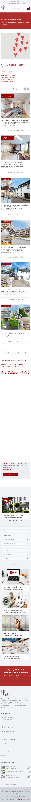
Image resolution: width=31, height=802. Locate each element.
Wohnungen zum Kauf (8, 77)
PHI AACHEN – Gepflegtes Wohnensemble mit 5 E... (13, 776)
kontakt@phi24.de (9, 731)
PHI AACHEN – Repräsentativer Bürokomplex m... (14, 772)
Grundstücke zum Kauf (8, 79)
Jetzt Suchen (15, 564)
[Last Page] (25, 352)
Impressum (5, 799)
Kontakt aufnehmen (11, 474)
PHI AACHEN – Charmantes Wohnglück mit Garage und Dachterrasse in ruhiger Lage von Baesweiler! (14, 206)
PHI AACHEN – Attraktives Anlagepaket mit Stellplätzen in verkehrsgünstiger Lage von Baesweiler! (15, 122)
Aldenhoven (13, 364)
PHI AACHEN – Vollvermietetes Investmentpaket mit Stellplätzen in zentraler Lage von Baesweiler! (14, 164)
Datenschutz (13, 799)
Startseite (4, 22)
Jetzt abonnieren (15, 681)
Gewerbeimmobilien (8, 81)
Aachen (4, 364)
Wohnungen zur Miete (8, 75)
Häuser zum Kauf (7, 73)
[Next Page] (22, 352)
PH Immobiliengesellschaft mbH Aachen (16, 3)
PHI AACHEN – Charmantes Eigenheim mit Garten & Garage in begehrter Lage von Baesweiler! (15, 333)
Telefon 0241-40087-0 (15, 1)
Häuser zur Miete (7, 71)
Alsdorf (22, 364)
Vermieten (4, 748)
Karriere (3, 755)
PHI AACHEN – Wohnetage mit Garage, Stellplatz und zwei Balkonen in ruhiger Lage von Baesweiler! (14, 249)
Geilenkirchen (6, 366)
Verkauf (3, 744)
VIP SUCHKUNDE (6, 752)
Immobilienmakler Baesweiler (16, 22)
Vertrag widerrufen (23, 799)
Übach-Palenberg (18, 366)
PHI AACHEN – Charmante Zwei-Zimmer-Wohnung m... (15, 767)
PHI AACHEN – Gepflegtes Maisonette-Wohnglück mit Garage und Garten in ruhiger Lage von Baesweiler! (14, 291)
